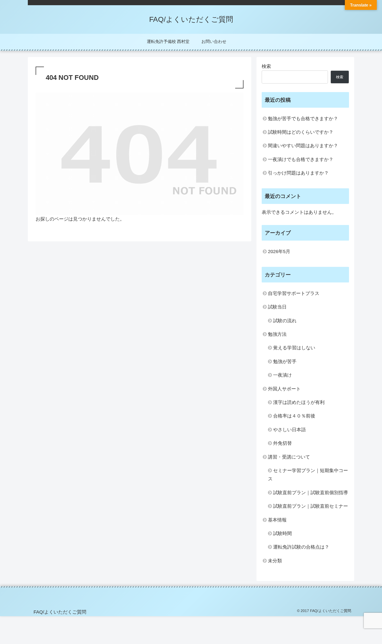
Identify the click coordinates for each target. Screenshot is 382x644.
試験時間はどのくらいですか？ (300, 132)
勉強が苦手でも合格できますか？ (303, 118)
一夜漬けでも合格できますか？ (300, 159)
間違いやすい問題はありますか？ (303, 145)
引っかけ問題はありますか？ (298, 173)
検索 (266, 66)
